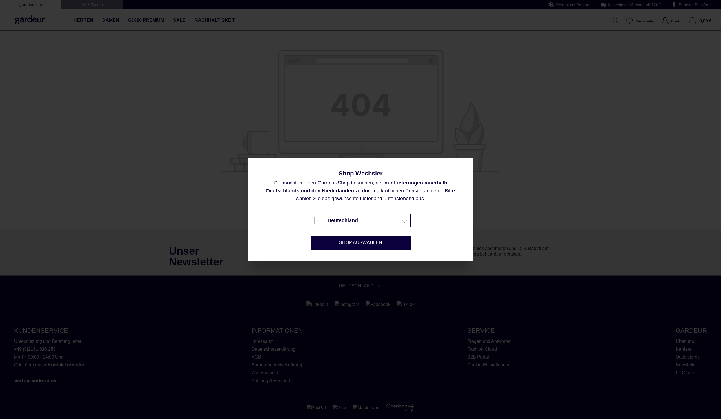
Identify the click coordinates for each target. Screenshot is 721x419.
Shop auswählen (360, 242)
